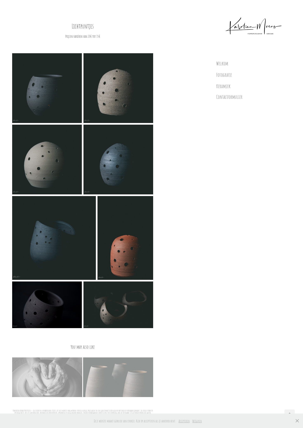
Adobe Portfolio (25, 410)
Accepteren (184, 420)
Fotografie (224, 74)
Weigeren (197, 420)
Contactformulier (229, 96)
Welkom (222, 63)
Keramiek (223, 86)
